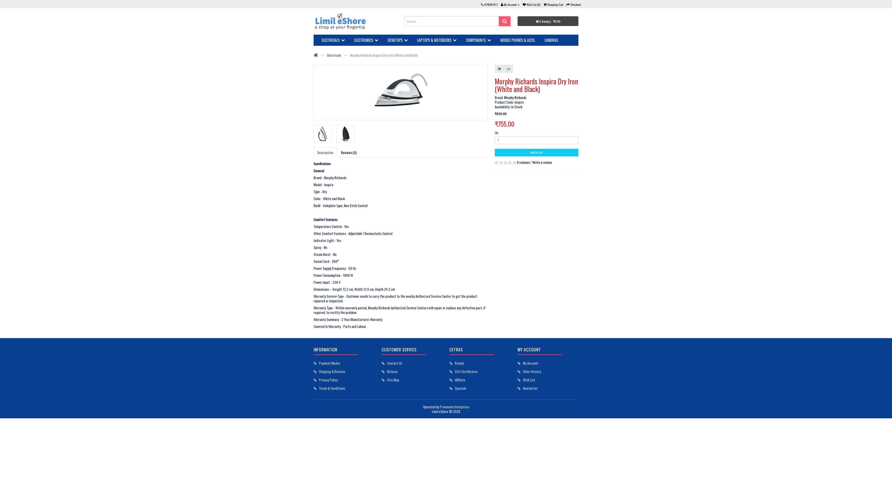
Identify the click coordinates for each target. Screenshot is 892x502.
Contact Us (394, 363)
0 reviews (523, 162)
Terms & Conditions (332, 388)
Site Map (393, 379)
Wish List (529, 379)
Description (325, 152)
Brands (459, 363)
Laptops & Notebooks (434, 40)
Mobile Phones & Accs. (517, 40)
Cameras (551, 40)
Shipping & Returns (332, 371)
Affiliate (460, 379)
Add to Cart (537, 152)
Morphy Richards (515, 97)
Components (476, 40)
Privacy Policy (328, 379)
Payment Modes (329, 363)
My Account (530, 363)
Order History (532, 371)
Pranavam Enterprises (454, 406)
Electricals (331, 40)
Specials (460, 388)
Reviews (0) (349, 152)
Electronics (363, 40)
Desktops (395, 40)
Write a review (542, 162)
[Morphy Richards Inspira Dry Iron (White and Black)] (401, 92)
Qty (496, 133)
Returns (392, 371)
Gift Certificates (466, 371)
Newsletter (530, 388)
